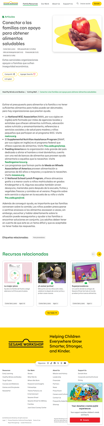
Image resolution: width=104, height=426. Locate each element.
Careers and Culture (60, 394)
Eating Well (32, 92)
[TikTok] (51, 363)
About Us (56, 4)
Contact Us (57, 398)
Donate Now (82, 373)
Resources (6, 370)
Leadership (57, 377)
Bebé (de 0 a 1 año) (9, 55)
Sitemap (56, 405)
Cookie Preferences (26, 422)
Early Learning (7, 373)
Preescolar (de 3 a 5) (31, 52)
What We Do (32, 377)
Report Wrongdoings (13, 422)
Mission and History (60, 373)
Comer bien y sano (9, 49)
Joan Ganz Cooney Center (37, 408)
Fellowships (32, 387)
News (55, 387)
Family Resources (30, 4)
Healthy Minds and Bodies (13, 92)
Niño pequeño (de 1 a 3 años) (27, 49)
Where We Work (33, 380)
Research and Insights (36, 384)
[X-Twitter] (58, 363)
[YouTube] (65, 363)
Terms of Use (36, 420)
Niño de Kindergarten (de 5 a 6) (13, 52)
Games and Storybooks (10, 387)
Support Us (68, 4)
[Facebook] (55, 363)
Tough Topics (7, 380)
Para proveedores (39, 237)
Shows (30, 373)
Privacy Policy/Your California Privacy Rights (20, 420)
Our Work (45, 4)
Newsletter (6, 391)
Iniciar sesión (85, 4)
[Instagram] (48, 363)
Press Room (57, 391)
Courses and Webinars (10, 384)
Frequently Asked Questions (63, 401)
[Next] (99, 254)
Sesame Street (33, 397)
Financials (56, 380)
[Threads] (61, 363)
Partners (56, 384)
